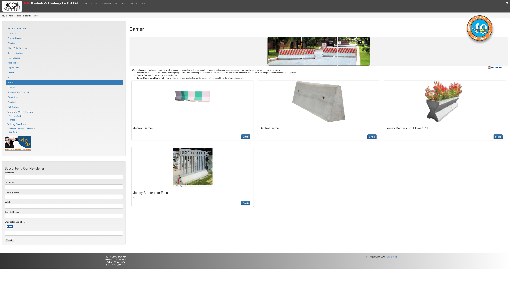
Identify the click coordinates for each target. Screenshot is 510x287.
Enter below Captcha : (15, 221)
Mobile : (8, 202)
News (143, 3)
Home (84, 3)
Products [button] (106, 3)
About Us (94, 3)
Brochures (119, 3)
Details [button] (246, 136)
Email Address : (12, 212)
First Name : (10, 172)
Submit (9, 240)
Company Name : (12, 192)
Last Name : (10, 182)
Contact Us (132, 3)
